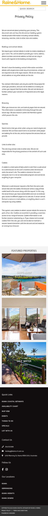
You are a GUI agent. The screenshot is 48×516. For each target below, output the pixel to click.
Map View (6, 411)
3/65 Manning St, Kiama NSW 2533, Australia (20, 456)
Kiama (4, 484)
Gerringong (7, 488)
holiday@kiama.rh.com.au (14, 451)
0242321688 (9, 447)
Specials (5, 426)
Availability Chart (10, 406)
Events (5, 416)
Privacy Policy (6, 510)
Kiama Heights (8, 493)
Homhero (12, 513)
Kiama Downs (8, 498)
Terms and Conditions (20, 510)
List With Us (7, 431)
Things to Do (7, 421)
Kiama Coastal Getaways (13, 402)
